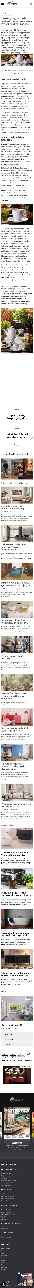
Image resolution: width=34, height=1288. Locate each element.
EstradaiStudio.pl (6, 1201)
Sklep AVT (8, 1285)
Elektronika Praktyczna (8, 1214)
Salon (3, 13)
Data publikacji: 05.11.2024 (26, 69)
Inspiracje (4, 1255)
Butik (2, 1262)
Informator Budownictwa (8, 1180)
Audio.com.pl (5, 1194)
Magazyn (4, 1267)
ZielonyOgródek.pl (6, 1183)
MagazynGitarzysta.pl (7, 1196)
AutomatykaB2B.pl (6, 1212)
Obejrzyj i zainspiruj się (17, 454)
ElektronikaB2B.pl (6, 1210)
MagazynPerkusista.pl (7, 1198)
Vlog (2, 1265)
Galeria (3, 1258)
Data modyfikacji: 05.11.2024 (25, 70)
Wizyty (3, 1253)
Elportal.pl (4, 1217)
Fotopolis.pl (4, 1228)
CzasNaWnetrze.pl (6, 1185)
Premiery (4, 1251)
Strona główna (5, 1248)
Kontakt (3, 1269)
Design (3, 1260)
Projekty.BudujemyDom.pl (9, 1176)
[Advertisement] (17, 380)
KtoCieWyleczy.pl (6, 1237)
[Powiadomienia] (3, 1284)
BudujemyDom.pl (6, 1173)
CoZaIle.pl (4, 1178)
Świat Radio (4, 1219)
